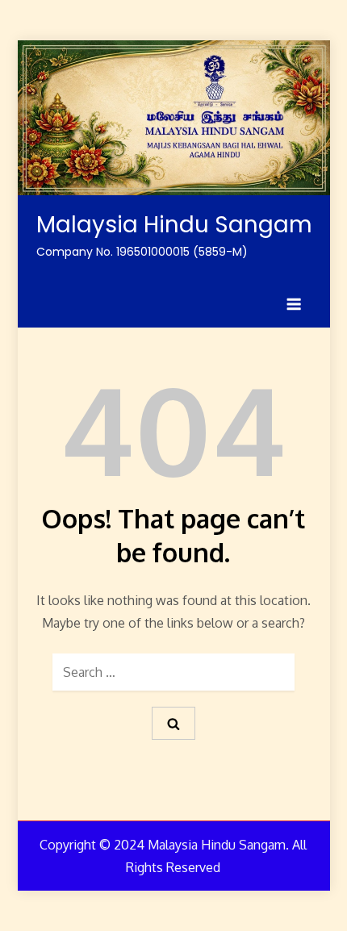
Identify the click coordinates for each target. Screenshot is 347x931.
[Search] (173, 723)
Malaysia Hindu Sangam (174, 224)
